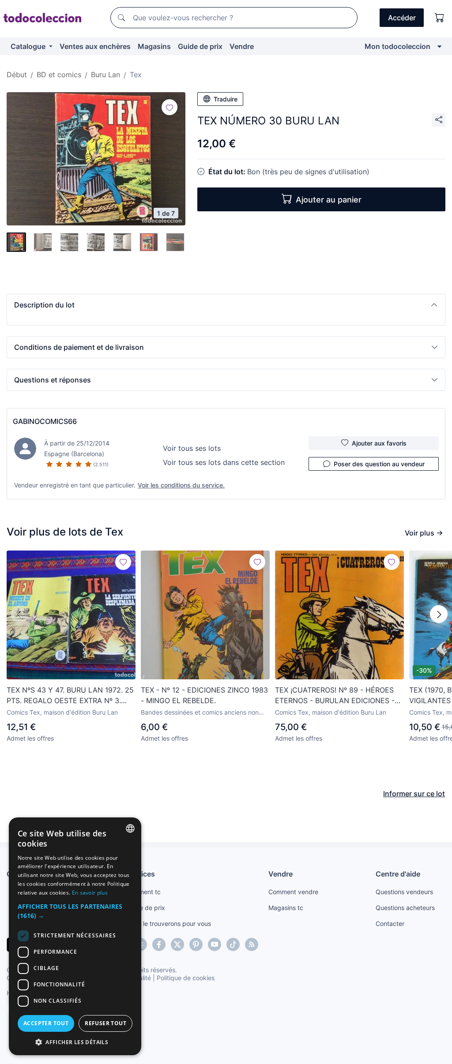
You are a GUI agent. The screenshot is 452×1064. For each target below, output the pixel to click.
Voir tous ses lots (192, 448)
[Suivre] (169, 107)
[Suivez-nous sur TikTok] (233, 944)
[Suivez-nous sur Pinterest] (196, 944)
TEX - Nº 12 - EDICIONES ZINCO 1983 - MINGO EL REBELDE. (204, 695)
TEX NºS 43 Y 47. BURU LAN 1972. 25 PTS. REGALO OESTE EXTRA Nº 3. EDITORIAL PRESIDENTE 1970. (70, 696)
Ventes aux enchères (95, 46)
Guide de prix (200, 46)
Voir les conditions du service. (181, 485)
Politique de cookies (186, 978)
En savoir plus (90, 892)
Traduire (225, 99)
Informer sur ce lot (414, 793)
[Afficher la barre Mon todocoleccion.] (439, 46)
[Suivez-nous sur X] (177, 944)
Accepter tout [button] (45, 1023)
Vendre (242, 46)
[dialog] (75, 936)
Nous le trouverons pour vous (168, 923)
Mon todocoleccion (397, 46)
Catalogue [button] (29, 46)
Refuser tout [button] (105, 1023)
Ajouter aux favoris (379, 443)
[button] (226, 305)
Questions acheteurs (405, 907)
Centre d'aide (398, 873)
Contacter (390, 923)
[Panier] (439, 17)
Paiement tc (143, 891)
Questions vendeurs (404, 891)
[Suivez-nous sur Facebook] (159, 944)
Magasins (154, 46)
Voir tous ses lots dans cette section (224, 462)
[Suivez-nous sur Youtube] (214, 944)
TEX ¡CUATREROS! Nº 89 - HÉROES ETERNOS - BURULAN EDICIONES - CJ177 (335, 696)
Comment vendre (293, 891)
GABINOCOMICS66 (45, 421)
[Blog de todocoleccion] (251, 944)
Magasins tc (285, 907)
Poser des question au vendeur (379, 464)
